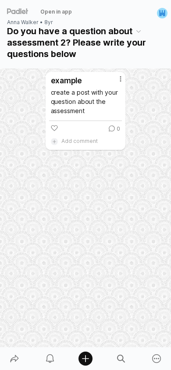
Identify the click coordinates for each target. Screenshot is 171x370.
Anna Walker (23, 22)
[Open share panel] (14, 358)
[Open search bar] (121, 358)
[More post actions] (114, 82)
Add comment (79, 141)
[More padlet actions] (156, 358)
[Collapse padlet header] (138, 31)
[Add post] (85, 358)
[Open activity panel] (49, 358)
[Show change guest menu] (162, 13)
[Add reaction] (54, 128)
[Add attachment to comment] (54, 141)
